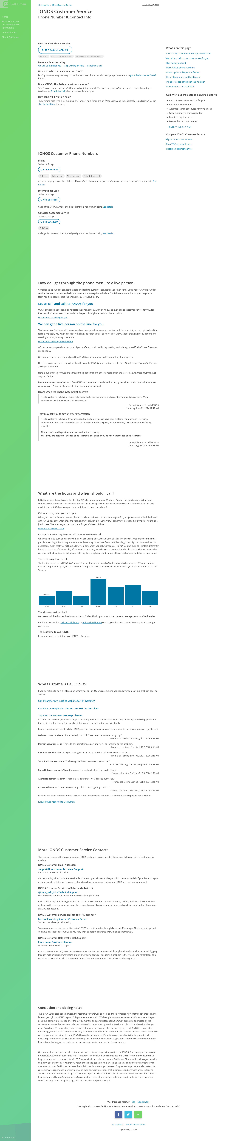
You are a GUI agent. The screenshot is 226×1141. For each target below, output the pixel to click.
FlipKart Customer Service (179, 139)
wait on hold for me (92, 622)
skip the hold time (47, 104)
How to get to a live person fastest (183, 72)
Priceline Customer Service (179, 148)
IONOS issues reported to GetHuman (56, 801)
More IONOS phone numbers (180, 67)
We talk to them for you (49, 65)
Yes (133, 1101)
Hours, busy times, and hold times (183, 77)
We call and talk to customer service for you (187, 58)
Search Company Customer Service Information (10, 24)
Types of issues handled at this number (185, 81)
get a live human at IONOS (143, 75)
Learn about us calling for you (52, 317)
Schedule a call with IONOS (51, 528)
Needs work (143, 1101)
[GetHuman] (13, 4)
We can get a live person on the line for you (71, 324)
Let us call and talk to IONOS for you (65, 303)
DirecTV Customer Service (179, 144)
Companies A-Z (9, 32)
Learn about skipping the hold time (55, 341)
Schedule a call (94, 65)
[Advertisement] (98, 128)
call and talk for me (70, 622)
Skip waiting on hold (74, 65)
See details (108, 206)
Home (5, 16)
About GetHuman (10, 37)
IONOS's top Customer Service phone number (188, 53)
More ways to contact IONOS (180, 86)
